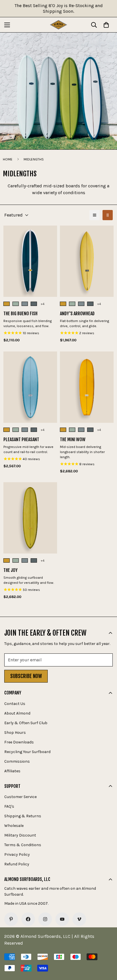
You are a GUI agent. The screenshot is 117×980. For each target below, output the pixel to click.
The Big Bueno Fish (20, 313)
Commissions (17, 761)
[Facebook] (28, 919)
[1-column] (94, 215)
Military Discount (20, 835)
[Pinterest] (11, 919)
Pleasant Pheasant (21, 439)
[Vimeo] (79, 919)
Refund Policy (16, 864)
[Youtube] (62, 919)
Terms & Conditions (22, 844)
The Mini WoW (72, 439)
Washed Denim (34, 304)
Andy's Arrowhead (77, 313)
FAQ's (9, 806)
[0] (106, 24)
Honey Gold (6, 304)
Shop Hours (15, 732)
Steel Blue (25, 304)
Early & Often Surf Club (25, 722)
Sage (15, 304)
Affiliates (12, 771)
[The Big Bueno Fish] (30, 261)
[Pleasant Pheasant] (30, 387)
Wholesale (14, 825)
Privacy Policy (17, 854)
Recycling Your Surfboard (27, 751)
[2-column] (108, 215)
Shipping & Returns (22, 816)
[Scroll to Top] (106, 950)
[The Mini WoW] (87, 387)
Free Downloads (19, 742)
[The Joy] (30, 518)
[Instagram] (45, 919)
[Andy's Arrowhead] (87, 261)
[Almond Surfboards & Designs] (58, 24)
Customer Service (20, 796)
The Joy (10, 570)
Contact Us (14, 703)
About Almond (17, 713)
